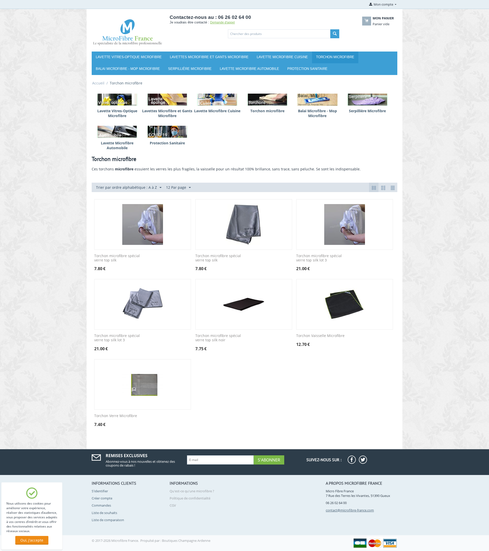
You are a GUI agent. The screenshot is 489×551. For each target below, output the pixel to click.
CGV (173, 505)
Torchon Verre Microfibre (115, 416)
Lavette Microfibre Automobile (249, 69)
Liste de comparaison (108, 520)
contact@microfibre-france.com (350, 510)
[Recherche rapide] (334, 33)
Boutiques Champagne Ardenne (186, 540)
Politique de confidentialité (190, 498)
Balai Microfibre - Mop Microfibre (128, 69)
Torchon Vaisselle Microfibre (320, 336)
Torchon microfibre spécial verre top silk (117, 258)
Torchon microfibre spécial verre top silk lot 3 (319, 258)
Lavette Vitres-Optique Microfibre (129, 57)
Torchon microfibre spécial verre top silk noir (218, 338)
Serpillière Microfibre (190, 69)
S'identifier (100, 491)
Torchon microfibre (335, 57)
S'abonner (269, 460)
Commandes (101, 505)
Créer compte (102, 498)
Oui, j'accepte (31, 540)
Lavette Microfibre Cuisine (282, 57)
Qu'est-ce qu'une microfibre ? (192, 491)
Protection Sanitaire (307, 69)
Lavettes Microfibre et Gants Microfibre (209, 57)
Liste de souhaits (104, 512)
